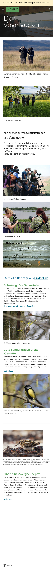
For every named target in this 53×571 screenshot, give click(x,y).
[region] (26, 3)
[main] (27, 21)
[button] (3, 9)
